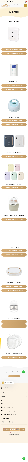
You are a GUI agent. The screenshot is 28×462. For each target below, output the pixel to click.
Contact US (14, 376)
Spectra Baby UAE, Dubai (10, 414)
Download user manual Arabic (14, 49)
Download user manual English (14, 53)
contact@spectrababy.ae (10, 411)
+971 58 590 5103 (8, 404)
